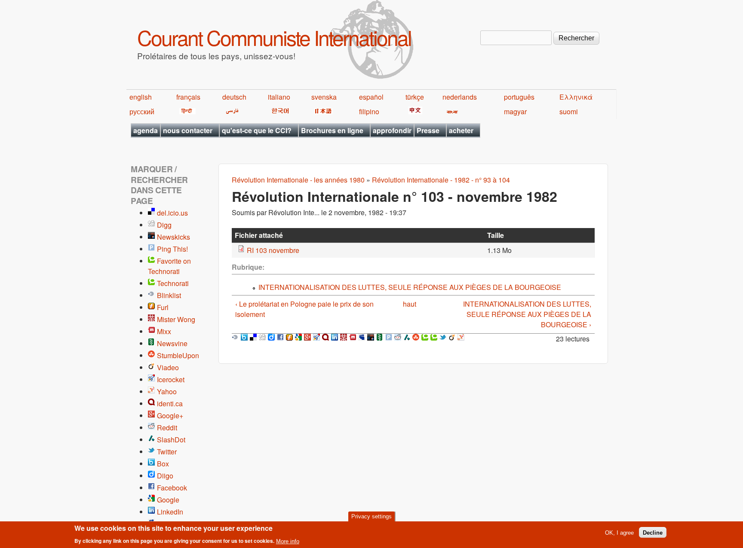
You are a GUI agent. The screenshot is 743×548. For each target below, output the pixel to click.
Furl (163, 307)
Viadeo (168, 367)
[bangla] (450, 111)
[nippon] (321, 111)
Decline (653, 532)
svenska (324, 97)
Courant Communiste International (274, 37)
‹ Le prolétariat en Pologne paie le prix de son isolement (304, 309)
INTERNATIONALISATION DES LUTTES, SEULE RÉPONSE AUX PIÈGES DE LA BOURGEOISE (409, 287)
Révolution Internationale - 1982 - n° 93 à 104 (441, 180)
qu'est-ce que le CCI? (257, 130)
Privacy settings (371, 516)
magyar (515, 111)
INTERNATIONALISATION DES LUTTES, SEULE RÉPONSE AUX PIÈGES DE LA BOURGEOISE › (527, 314)
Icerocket (170, 379)
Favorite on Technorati (169, 266)
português (519, 97)
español (371, 97)
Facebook (172, 488)
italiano (279, 97)
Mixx (164, 331)
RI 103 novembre (273, 250)
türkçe (414, 97)
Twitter (167, 452)
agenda (145, 130)
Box (163, 464)
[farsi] (230, 111)
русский (141, 111)
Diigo (165, 476)
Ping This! (172, 249)
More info (287, 541)
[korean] (278, 111)
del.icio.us (172, 213)
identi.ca (170, 403)
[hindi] (186, 111)
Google (168, 500)
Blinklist (169, 295)
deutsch (234, 97)
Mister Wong (176, 319)
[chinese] (413, 111)
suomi (568, 111)
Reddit (167, 427)
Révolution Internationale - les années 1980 (298, 180)
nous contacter (187, 130)
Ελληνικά (576, 97)
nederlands (459, 97)
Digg (164, 225)
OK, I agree (619, 532)
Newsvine (172, 343)
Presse (428, 130)
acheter (461, 130)
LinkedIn (170, 512)
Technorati (173, 283)
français (188, 97)
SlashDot (171, 439)
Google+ (170, 415)
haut (409, 304)
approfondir (392, 130)
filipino (369, 111)
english (140, 97)
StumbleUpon (178, 355)
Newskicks (173, 237)
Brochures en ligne (332, 130)
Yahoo (167, 391)
